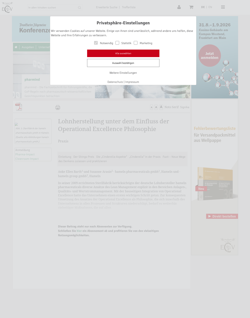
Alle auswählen (123, 53)
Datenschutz (115, 82)
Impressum (132, 82)
